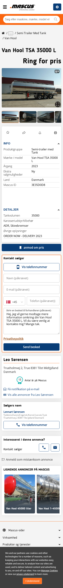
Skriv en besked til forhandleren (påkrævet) (28, 310)
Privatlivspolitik (13, 339)
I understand (32, 581)
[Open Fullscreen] (57, 104)
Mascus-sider (16, 530)
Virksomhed (10, 537)
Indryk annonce (57, 7)
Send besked (31, 347)
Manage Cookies (49, 570)
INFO (7, 143)
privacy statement (25, 574)
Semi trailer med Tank (31, 33)
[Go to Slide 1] (10, 117)
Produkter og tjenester (16, 544)
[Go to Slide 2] (28, 117)
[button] (31, 88)
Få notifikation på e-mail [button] (23, 389)
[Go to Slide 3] (45, 117)
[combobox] (6, 302)
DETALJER (11, 209)
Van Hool (11, 38)
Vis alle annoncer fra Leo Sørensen (30, 395)
